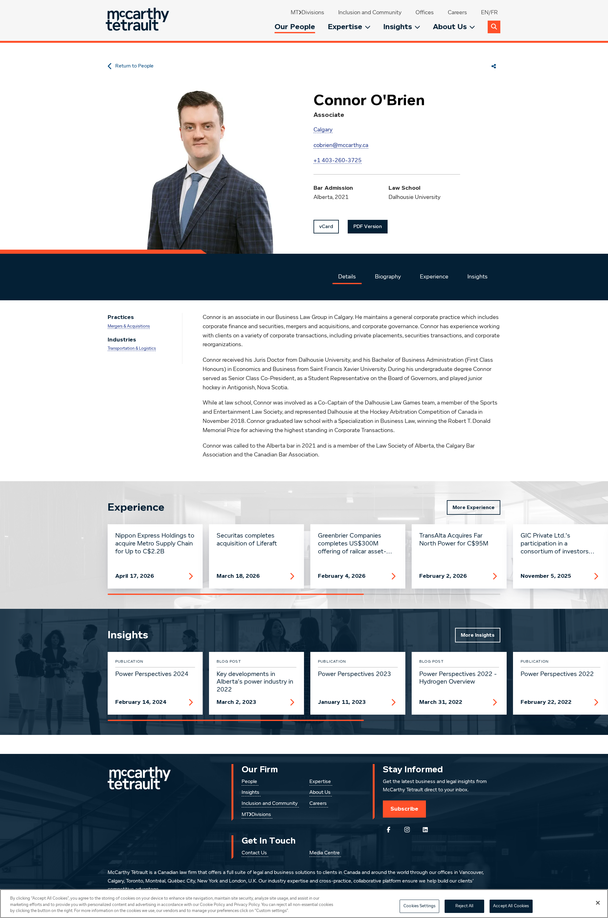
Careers (457, 13)
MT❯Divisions (307, 13)
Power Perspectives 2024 (151, 674)
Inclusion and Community (370, 13)
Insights (397, 26)
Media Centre (324, 853)
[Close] (598, 903)
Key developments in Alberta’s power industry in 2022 (255, 682)
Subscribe (404, 808)
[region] (304, 903)
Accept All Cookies (511, 906)
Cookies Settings (419, 906)
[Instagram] (407, 829)
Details (347, 277)
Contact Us (254, 853)
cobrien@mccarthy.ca (341, 145)
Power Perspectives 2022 (557, 674)
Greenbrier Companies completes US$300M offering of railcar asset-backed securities (352, 543)
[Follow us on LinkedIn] (425, 829)
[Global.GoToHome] (138, 20)
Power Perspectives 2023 (354, 674)
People (249, 781)
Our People (295, 26)
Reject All (464, 906)
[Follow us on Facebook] (388, 829)
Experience (434, 277)
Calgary (323, 130)
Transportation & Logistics (132, 349)
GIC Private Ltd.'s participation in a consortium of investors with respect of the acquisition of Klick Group (556, 543)
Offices (424, 13)
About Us (450, 26)
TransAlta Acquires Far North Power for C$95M (453, 539)
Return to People (134, 66)
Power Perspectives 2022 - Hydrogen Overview (458, 678)
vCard (326, 226)
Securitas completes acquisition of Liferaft (247, 539)
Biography (388, 277)
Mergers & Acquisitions (129, 326)
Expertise (345, 26)
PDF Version (367, 226)
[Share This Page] (493, 66)
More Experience (474, 507)
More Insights (478, 635)
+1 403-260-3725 (338, 160)
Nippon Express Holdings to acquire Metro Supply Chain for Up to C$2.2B (154, 543)
